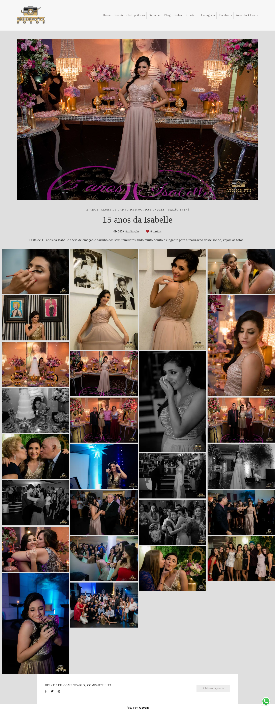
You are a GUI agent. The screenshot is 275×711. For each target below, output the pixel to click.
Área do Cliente (247, 15)
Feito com (137, 707)
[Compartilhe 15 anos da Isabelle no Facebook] (46, 691)
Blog (167, 15)
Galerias (154, 15)
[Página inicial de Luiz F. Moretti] (36, 15)
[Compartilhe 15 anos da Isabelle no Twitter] (52, 691)
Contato (191, 15)
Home (107, 15)
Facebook (225, 15)
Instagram (208, 15)
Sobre (179, 15)
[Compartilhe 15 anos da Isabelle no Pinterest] (59, 691)
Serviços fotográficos (130, 15)
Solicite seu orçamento (213, 688)
